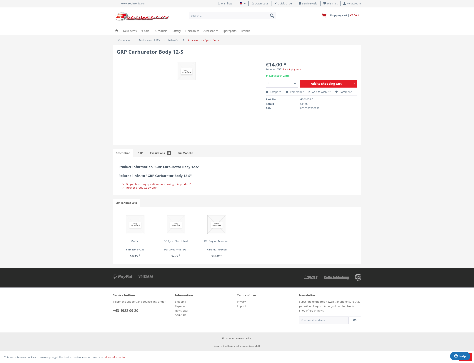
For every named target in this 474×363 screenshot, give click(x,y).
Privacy (241, 301)
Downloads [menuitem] (261, 3)
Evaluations (160, 153)
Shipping (180, 301)
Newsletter (181, 310)
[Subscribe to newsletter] (354, 320)
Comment (345, 92)
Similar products (126, 203)
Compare (275, 92)
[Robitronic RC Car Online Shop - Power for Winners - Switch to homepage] (142, 16)
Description (123, 153)
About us (180, 315)
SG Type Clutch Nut (176, 241)
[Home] (116, 30)
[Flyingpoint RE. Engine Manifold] (216, 224)
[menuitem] (331, 3)
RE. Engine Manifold (216, 241)
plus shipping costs (291, 69)
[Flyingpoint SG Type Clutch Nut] (175, 224)
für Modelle (185, 153)
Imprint (241, 306)
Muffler (135, 241)
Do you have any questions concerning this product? (158, 184)
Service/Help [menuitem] (309, 3)
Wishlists (226, 3)
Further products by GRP (140, 187)
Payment (180, 306)
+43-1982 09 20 (125, 310)
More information (115, 357)
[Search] (272, 15)
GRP (140, 153)
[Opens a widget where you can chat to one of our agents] (460, 356)
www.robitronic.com (133, 3)
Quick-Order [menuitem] (285, 3)
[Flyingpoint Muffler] (135, 224)
